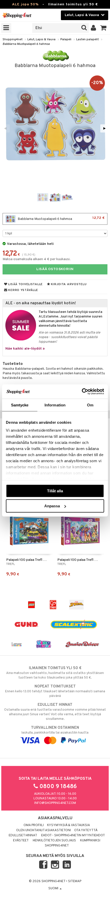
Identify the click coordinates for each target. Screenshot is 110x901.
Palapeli (65, 39)
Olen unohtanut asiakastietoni (43, 830)
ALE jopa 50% (25, 4)
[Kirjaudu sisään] (93, 28)
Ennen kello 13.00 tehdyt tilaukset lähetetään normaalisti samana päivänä (55, 691)
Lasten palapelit (87, 39)
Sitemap (74, 881)
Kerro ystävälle (22, 290)
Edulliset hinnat (23, 835)
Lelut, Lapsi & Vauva (41, 39)
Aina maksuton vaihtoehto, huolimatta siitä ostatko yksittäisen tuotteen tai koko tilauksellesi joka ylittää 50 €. (55, 673)
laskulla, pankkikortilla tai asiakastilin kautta (55, 730)
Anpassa (52, 506)
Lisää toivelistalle (25, 284)
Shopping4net (13, 39)
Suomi (53, 888)
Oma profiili (34, 825)
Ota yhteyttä (85, 830)
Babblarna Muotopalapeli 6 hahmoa (26, 44)
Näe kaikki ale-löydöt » (25, 349)
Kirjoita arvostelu (68, 284)
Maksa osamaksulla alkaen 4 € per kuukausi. (37, 259)
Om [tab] (90, 405)
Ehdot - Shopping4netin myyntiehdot (73, 835)
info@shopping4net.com (55, 803)
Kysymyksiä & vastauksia (68, 825)
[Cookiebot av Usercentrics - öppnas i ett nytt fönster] (81, 391)
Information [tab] (55, 405)
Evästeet (21, 841)
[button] (103, 28)
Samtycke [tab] (20, 405)
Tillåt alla (55, 490)
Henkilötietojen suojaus (54, 841)
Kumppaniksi (90, 841)
